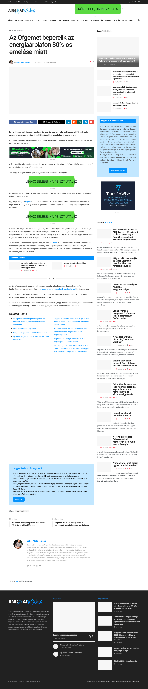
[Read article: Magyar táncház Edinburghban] (57, 266)
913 (131, 293)
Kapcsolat (54, 2)
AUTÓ (124, 20)
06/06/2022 (120, 369)
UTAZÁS (117, 20)
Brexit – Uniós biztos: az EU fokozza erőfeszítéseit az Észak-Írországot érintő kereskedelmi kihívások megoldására (125, 234)
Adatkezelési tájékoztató (25, 2)
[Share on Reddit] (74, 122)
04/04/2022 (105, 321)
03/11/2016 (120, 419)
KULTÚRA (85, 20)
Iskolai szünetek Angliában (65, 635)
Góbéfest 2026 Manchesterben (126, 661)
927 (127, 97)
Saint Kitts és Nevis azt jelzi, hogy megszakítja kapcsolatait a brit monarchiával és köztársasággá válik (124, 389)
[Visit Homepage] (21, 10)
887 (116, 447)
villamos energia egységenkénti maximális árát (57, 289)
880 (131, 369)
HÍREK (10, 20)
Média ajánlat (12, 2)
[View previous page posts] (49, 278)
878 (116, 397)
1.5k (35, 270)
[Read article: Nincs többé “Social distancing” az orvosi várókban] (104, 341)
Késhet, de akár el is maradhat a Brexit (123, 414)
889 (131, 419)
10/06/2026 (118, 108)
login (17, 581)
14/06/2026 (118, 97)
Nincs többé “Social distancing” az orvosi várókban (123, 339)
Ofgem (28, 202)
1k (115, 321)
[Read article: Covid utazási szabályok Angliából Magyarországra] (104, 288)
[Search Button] (139, 20)
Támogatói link (118, 170)
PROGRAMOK (64, 20)
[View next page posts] (53, 278)
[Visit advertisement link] (98, 9)
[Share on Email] (91, 122)
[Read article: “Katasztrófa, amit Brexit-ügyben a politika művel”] (104, 467)
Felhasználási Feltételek (123, 681)
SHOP (131, 20)
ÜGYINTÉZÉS (106, 20)
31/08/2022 (39, 62)
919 (127, 108)
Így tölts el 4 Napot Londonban (71, 653)
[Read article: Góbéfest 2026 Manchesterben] (105, 665)
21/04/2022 (120, 345)
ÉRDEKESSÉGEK (42, 20)
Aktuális (20, 30)
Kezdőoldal (12, 30)
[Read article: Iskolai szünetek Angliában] (74, 617)
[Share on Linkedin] (68, 122)
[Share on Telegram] (85, 122)
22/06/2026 (118, 82)
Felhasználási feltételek (42, 2)
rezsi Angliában (21, 511)
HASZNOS (29, 20)
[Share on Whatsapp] (79, 122)
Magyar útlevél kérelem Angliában (72, 645)
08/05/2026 (69, 266)
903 (116, 269)
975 (127, 82)
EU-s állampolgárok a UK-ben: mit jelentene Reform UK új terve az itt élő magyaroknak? (34, 265)
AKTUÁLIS (19, 20)
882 (131, 469)
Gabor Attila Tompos (23, 62)
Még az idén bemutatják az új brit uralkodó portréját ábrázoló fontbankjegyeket (125, 262)
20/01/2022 (120, 293)
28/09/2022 (105, 269)
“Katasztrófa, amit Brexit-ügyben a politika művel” (126, 464)
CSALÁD (53, 20)
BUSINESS (95, 20)
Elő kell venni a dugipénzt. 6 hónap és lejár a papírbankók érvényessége (124, 314)
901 (77, 266)
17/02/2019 (120, 469)
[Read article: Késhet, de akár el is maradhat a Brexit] (104, 417)
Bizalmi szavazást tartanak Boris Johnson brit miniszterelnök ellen (125, 363)
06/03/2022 (105, 243)
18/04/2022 (105, 447)
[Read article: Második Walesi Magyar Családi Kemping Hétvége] (104, 107)
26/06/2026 (27, 270)
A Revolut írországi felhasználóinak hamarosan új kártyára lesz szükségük (124, 440)
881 (116, 243)
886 (131, 345)
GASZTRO (75, 20)
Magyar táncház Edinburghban (75, 263)
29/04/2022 (105, 397)
